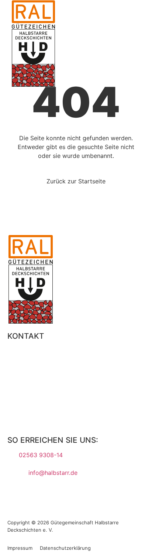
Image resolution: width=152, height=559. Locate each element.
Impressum (19, 548)
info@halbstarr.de (52, 472)
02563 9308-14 (41, 455)
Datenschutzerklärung (65, 548)
